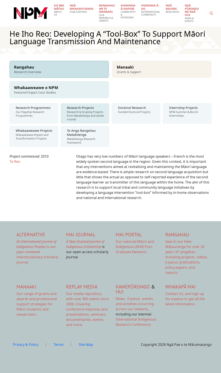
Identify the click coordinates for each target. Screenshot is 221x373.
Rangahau (177, 234)
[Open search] (211, 13)
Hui (120, 291)
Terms (59, 344)
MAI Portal (129, 234)
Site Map (86, 344)
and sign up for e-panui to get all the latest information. (185, 298)
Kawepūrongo (133, 287)
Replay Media (81, 287)
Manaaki (26, 287)
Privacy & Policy (25, 344)
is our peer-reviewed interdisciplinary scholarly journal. (37, 252)
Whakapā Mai (180, 287)
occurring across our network (135, 303)
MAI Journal (80, 234)
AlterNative (30, 234)
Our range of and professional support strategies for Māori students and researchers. (36, 304)
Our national (135, 246)
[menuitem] (59, 10)
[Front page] (31, 13)
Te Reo (14, 161)
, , (128, 298)
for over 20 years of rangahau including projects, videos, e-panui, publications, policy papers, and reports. (186, 257)
